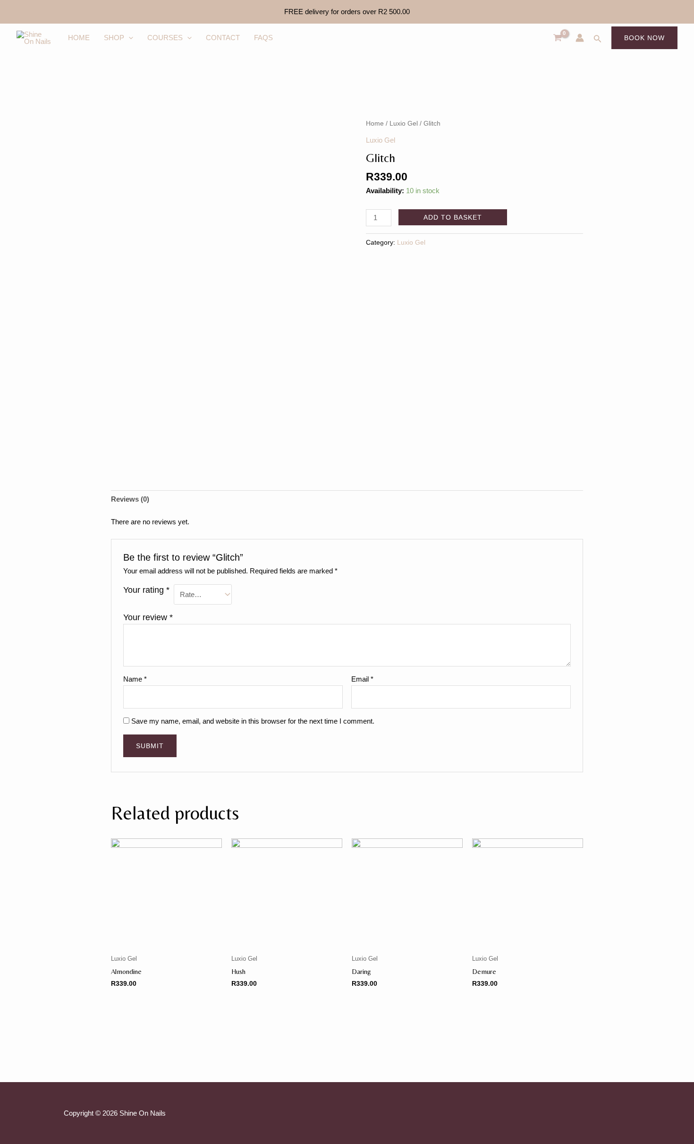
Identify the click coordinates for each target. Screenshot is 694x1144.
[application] (128, 38)
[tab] (130, 499)
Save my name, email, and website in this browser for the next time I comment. (252, 721)
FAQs (263, 38)
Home (79, 38)
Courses (165, 38)
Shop (114, 38)
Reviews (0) (130, 499)
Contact (223, 38)
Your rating (146, 590)
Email (362, 679)
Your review (148, 617)
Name (135, 679)
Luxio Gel (403, 123)
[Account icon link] (580, 38)
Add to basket (452, 217)
